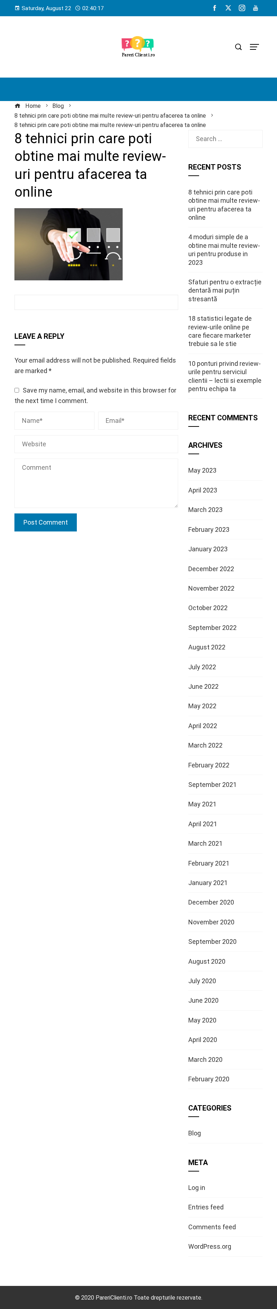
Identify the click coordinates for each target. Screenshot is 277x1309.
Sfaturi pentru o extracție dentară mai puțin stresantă (224, 290)
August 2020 (206, 961)
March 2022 (205, 745)
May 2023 (202, 470)
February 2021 (208, 863)
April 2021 (202, 824)
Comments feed (212, 1227)
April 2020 (202, 1039)
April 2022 (202, 726)
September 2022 (212, 627)
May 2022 (202, 706)
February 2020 (208, 1079)
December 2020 (211, 902)
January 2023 (208, 549)
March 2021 (205, 843)
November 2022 (211, 588)
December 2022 (211, 569)
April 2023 (202, 490)
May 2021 (202, 804)
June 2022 (203, 686)
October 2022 (208, 608)
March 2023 (205, 509)
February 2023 (208, 529)
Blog (194, 1133)
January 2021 (208, 882)
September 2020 (212, 941)
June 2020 (203, 1000)
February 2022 (208, 765)
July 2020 (202, 981)
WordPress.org (209, 1246)
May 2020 (202, 1020)
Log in (196, 1187)
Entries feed (206, 1207)
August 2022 (206, 647)
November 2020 (211, 922)
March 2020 (205, 1059)
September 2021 (212, 784)
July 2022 (202, 667)
